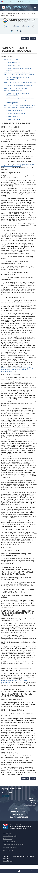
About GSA (6, 833)
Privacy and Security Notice (19, 811)
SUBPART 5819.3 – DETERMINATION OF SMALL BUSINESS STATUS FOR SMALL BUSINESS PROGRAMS (20, 74)
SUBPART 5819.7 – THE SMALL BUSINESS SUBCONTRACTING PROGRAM (16, 89)
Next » (33, 38)
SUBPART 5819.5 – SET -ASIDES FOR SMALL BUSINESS (20, 82)
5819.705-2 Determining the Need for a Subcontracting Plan (18, 94)
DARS (19, 13)
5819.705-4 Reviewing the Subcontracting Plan (20, 98)
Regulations (11, 13)
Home (3, 13)
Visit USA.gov (7, 861)
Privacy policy (7, 850)
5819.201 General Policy (13, 62)
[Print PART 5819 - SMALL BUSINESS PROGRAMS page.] (21, 31)
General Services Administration (20, 827)
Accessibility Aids (18, 814)
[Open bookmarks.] (16, 31)
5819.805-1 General (12, 116)
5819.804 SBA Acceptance (14, 110)
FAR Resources (31, 800)
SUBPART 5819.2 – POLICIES (12, 59)
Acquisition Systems (30, 805)
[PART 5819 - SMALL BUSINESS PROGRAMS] (12, 31)
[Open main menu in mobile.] (35, 7)
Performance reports (9, 847)
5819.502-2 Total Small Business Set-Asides (19, 85)
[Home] (14, 7)
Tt (31, 871)
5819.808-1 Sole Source (13, 119)
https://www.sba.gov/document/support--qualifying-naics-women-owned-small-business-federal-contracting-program (17, 369)
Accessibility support (9, 836)
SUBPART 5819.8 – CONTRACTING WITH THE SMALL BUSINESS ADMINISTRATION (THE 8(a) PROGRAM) (19, 106)
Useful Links (32, 798)
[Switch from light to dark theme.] (19, 871)
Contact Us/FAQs (19, 808)
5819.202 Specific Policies (13, 65)
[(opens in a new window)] (6, 826)
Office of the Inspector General (12, 845)
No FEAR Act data (8, 842)
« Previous (25, 38)
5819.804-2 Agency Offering (16, 113)
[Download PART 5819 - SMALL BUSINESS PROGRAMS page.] (26, 31)
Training (33, 803)
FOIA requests (7, 839)
